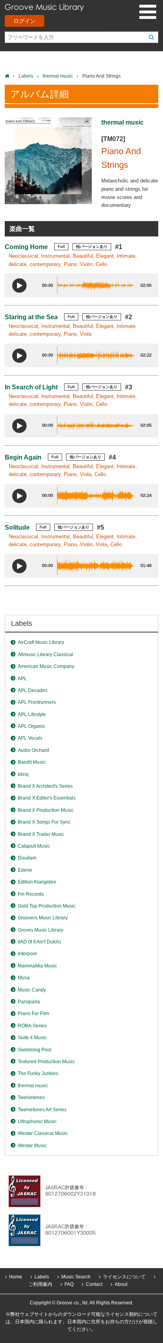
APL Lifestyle (32, 714)
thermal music (58, 76)
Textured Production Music (46, 1061)
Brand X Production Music (46, 810)
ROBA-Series (32, 1026)
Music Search (76, 1277)
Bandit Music (31, 762)
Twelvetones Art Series (42, 1109)
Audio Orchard (33, 750)
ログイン (24, 21)
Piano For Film (33, 1013)
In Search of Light (31, 387)
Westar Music (32, 1145)
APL (22, 678)
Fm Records (31, 894)
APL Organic (31, 726)
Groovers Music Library (43, 918)
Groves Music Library (40, 930)
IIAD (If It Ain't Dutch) (39, 942)
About (121, 1284)
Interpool (27, 953)
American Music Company (46, 666)
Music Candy (32, 990)
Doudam (27, 858)
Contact (94, 1284)
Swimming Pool (34, 1050)
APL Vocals (30, 738)
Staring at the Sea (31, 317)
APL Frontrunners (37, 702)
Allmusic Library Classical (45, 654)
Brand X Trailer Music (41, 834)
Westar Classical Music (43, 1133)
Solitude (17, 527)
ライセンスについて (124, 1277)
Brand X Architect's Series (45, 786)
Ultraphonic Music (37, 1121)
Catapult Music (34, 846)
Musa (24, 977)
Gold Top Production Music (47, 906)
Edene (25, 870)
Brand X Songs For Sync (44, 822)
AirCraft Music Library (41, 642)
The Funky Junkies (38, 1073)
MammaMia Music (37, 966)
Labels (26, 76)
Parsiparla (29, 1001)
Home (15, 1277)
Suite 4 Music (32, 1037)
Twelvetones (31, 1097)
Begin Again (23, 457)
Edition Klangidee (37, 882)
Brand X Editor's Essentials (47, 798)
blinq (23, 774)
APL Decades (32, 690)
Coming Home (26, 247)
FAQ (69, 1284)
